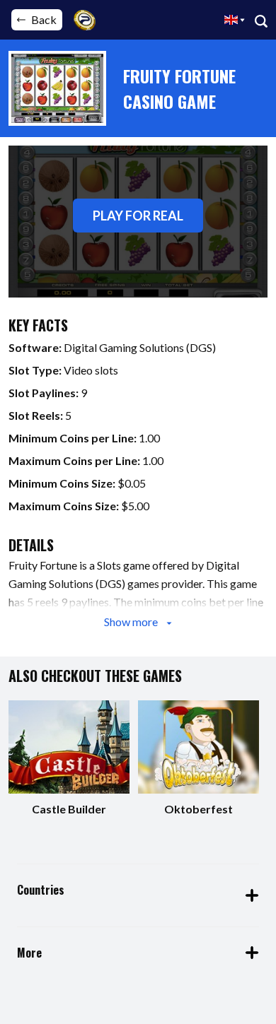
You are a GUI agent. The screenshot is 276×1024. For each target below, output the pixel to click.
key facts (38, 325)
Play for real (138, 215)
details (31, 544)
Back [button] (44, 19)
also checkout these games (95, 675)
